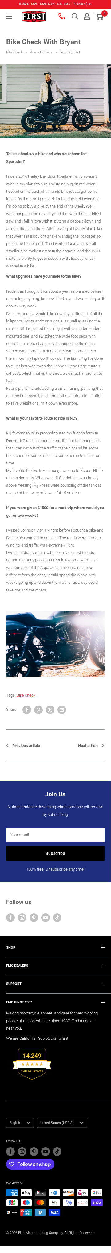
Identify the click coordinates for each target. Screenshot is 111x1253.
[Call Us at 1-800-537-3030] (62, 16)
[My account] (87, 16)
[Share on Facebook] (26, 710)
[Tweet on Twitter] (50, 710)
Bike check (26, 695)
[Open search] (75, 16)
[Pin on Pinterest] (38, 710)
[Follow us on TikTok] (57, 917)
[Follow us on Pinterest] (34, 917)
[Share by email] (61, 710)
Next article (88, 745)
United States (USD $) (56, 1123)
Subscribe (55, 853)
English (15, 1123)
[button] (99, 16)
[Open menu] (9, 16)
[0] (99, 16)
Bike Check (14, 52)
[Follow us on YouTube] (45, 917)
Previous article (26, 745)
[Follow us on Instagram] (22, 917)
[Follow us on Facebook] (10, 917)
